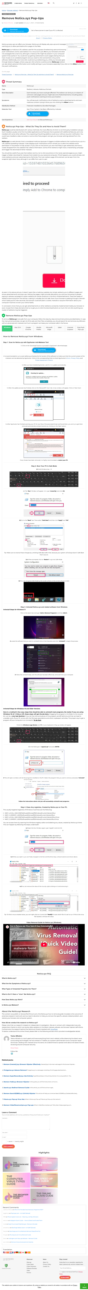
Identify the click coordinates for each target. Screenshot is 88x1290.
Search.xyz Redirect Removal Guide (16, 1087)
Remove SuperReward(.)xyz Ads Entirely (18, 1076)
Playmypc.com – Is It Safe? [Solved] (20, 1213)
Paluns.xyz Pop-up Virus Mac (14, 1099)
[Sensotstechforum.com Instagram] (81, 3)
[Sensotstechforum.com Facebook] (76, 3)
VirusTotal (54, 1029)
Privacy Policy (47, 38)
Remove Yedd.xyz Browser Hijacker (16, 1082)
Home (4, 10)
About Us (45, 1262)
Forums (29, 1272)
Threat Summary (7, 74)
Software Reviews (32, 1268)
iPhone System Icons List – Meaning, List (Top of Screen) (22, 1217)
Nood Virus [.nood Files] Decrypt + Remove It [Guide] (22, 1224)
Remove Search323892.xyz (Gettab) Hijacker (19, 1093)
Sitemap (29, 1262)
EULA (38, 38)
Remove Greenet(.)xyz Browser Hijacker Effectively (22, 1064)
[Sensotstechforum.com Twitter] (73, 3)
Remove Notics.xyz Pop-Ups (65, 74)
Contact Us (46, 1266)
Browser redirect (12, 10)
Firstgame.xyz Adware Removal (15, 1070)
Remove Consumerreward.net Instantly (22, 1242)
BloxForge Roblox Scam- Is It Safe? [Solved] (23, 1227)
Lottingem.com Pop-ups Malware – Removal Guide (23, 1238)
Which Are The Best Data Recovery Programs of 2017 (28, 1209)
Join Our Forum (32, 120)
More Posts (14, 1048)
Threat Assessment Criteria (44, 360)
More (44, 1259)
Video (28, 1270)
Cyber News (18, 3)
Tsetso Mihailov (8, 23)
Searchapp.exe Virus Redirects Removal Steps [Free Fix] (24, 1231)
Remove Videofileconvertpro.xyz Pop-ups (19, 1105)
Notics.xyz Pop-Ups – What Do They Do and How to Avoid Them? (34, 74)
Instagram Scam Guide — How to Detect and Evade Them (26, 1220)
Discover (29, 1259)
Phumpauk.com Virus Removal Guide (20, 1235)
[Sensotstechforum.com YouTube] (78, 3)
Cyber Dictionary (31, 1266)
